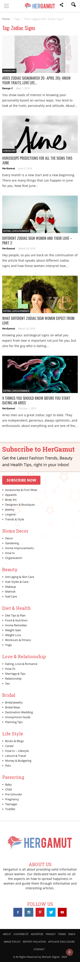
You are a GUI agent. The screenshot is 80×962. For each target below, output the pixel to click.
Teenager (11, 804)
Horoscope (9, 70)
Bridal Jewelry (14, 702)
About (7, 934)
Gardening (12, 543)
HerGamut (8, 168)
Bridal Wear (12, 707)
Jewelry (9, 509)
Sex (7, 683)
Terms (62, 934)
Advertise (37, 934)
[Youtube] (62, 912)
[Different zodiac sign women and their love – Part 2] (40, 214)
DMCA (71, 934)
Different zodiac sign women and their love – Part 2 (37, 241)
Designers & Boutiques (20, 505)
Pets (8, 765)
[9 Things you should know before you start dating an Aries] (40, 374)
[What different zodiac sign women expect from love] (40, 294)
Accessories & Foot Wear (21, 490)
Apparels (11, 495)
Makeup (10, 587)
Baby (8, 784)
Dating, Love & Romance (16, 231)
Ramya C (7, 88)
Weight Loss (13, 635)
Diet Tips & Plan (15, 615)
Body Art (11, 500)
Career (9, 746)
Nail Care (11, 596)
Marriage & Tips (15, 674)
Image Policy (12, 941)
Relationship (13, 679)
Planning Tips (14, 722)
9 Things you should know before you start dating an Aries (36, 400)
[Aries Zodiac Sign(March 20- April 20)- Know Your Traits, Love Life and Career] (40, 54)
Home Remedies (16, 625)
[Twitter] (51, 912)
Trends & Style (14, 519)
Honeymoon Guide (17, 717)
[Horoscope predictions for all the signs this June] (40, 134)
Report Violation (34, 941)
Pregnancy (12, 799)
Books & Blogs (14, 741)
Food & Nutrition (16, 620)
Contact (39, 949)
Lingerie (10, 514)
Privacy (51, 934)
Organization (13, 558)
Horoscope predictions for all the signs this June (37, 160)
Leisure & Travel (15, 756)
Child (8, 789)
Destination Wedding (19, 712)
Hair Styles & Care (16, 582)
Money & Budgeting (18, 761)
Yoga (8, 645)
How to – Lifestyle (17, 751)
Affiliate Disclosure (61, 941)
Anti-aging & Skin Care (19, 577)
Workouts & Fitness (18, 640)
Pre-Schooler (13, 794)
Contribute (21, 934)
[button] (61, 5)
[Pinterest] (40, 912)
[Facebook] (17, 912)
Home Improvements (19, 548)
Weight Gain (13, 630)
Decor (9, 538)
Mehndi (10, 592)
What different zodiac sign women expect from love (38, 321)
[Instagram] (28, 912)
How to (10, 553)
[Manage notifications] (69, 952)
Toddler (10, 809)
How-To (10, 669)
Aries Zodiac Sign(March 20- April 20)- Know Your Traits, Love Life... (36, 80)
